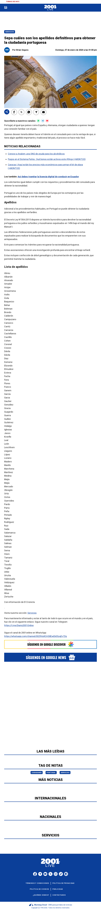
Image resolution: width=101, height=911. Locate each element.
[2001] (50, 7)
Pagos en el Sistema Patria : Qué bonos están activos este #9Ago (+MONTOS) (47, 159)
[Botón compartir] (6, 112)
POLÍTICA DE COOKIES (39, 889)
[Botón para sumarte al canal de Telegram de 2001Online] (42, 120)
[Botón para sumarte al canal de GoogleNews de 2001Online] (50, 657)
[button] (14, 112)
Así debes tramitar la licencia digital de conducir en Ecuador (48, 176)
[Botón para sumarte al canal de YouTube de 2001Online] (47, 120)
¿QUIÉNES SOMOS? (41, 895)
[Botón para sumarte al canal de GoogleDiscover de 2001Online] (50, 644)
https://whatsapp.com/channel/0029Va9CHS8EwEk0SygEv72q (35, 636)
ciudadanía (37, 772)
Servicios (9, 32)
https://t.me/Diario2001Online (19, 625)
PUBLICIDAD (57, 889)
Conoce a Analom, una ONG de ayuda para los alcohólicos (36, 153)
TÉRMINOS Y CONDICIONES (37, 883)
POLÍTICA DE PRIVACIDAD (63, 883)
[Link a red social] (35, 874)
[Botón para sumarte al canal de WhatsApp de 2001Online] (38, 120)
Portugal (51, 772)
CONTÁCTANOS (59, 895)
